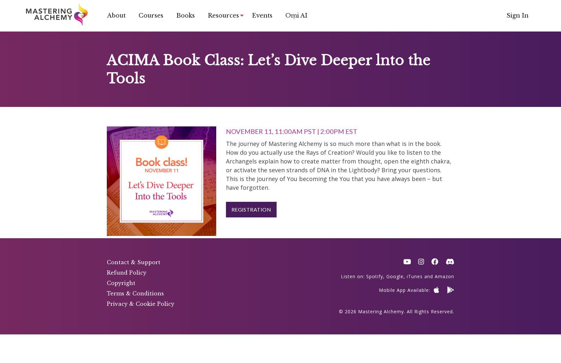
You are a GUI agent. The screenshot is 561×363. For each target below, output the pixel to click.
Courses (151, 15)
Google (395, 276)
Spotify (374, 276)
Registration (251, 209)
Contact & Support (133, 262)
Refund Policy (126, 272)
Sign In (517, 15)
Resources (223, 15)
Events (262, 15)
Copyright (121, 283)
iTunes (415, 276)
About (116, 15)
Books (185, 15)
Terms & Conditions (135, 293)
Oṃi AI (296, 15)
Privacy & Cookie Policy (140, 304)
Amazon (444, 276)
